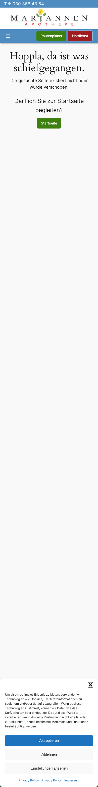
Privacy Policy (29, 780)
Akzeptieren (49, 740)
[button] (90, 684)
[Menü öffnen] (8, 36)
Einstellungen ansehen (49, 768)
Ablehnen (49, 754)
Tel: (8, 3)
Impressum (71, 780)
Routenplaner (51, 36)
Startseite (49, 123)
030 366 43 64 (28, 3)
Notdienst (80, 36)
